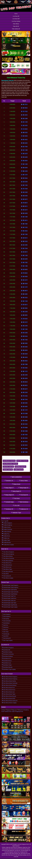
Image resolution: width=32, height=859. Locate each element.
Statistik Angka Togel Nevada (10, 604)
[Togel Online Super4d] (16, 46)
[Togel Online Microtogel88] (16, 719)
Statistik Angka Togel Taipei (9, 602)
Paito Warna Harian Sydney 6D (10, 700)
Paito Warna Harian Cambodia (10, 683)
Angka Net (8, 847)
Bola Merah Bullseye (8, 656)
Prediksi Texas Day (18, 469)
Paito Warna (16, 23)
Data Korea (5, 627)
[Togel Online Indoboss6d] (16, 725)
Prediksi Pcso (6, 533)
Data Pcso (5, 625)
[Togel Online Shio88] (16, 832)
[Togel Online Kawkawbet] (16, 738)
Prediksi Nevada (7, 542)
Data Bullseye (6, 623)
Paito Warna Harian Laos (9, 692)
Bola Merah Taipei (7, 665)
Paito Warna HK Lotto (25, 853)
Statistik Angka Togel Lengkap (10, 607)
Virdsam (3, 709)
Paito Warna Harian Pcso (9, 687)
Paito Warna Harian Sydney (9, 681)
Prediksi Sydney (7, 527)
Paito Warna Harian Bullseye (9, 685)
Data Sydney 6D (7, 638)
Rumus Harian (24, 480)
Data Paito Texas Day (8, 466)
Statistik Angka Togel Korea (9, 598)
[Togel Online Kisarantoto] (16, 59)
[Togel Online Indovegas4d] (16, 839)
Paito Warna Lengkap (8, 578)
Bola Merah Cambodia (8, 654)
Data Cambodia (6, 620)
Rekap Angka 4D (9, 495)
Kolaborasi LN (24, 509)
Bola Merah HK (6, 649)
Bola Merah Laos (7, 662)
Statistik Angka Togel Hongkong (10, 587)
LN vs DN (16, 505)
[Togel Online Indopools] (16, 826)
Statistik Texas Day (7, 469)
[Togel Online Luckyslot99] (16, 788)
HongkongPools (5, 853)
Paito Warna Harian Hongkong (10, 678)
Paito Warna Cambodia (8, 558)
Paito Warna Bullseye (8, 560)
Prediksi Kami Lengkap (8, 544)
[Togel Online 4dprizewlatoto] (16, 769)
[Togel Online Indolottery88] (16, 814)
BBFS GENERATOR (17, 477)
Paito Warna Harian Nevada (9, 696)
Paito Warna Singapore (8, 551)
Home (16, 13)
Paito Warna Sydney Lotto (14, 853)
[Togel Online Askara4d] (16, 751)
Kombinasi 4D (9, 509)
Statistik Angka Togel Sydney (10, 589)
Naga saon (14, 709)
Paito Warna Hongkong (8, 554)
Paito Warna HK (14, 847)
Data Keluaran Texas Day (16, 78)
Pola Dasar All (24, 495)
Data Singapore (6, 614)
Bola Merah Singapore (8, 647)
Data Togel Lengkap (8, 640)
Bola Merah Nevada (7, 667)
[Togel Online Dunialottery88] (16, 801)
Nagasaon (8, 709)
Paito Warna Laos (7, 567)
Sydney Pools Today (9, 711)
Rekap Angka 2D (16, 491)
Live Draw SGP (16, 18)
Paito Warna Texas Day (22, 460)
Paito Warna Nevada (8, 571)
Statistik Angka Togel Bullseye (10, 594)
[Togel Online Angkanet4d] (16, 820)
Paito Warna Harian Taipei (9, 694)
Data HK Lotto (5, 855)
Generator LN (9, 480)
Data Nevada (6, 634)
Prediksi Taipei (6, 540)
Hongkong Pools (19, 711)
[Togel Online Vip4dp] (16, 795)
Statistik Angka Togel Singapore (10, 585)
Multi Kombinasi (24, 502)
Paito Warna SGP (12, 848)
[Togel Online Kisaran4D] (16, 53)
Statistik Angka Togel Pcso (9, 596)
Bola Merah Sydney (7, 652)
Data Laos (5, 629)
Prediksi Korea (6, 536)
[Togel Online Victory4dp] (16, 732)
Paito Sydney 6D (16, 28)
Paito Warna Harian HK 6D (9, 698)
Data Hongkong (6, 616)
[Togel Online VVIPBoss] (16, 34)
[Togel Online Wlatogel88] (16, 763)
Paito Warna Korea (7, 565)
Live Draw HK (16, 16)
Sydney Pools (16, 852)
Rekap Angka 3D (23, 487)
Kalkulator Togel (16, 512)
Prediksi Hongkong (7, 525)
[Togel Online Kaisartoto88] (16, 776)
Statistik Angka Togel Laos (9, 600)
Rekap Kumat (16, 484)
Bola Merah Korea (7, 660)
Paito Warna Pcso (7, 562)
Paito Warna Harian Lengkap (9, 702)
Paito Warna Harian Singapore (10, 676)
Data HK (18, 848)
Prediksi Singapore (7, 522)
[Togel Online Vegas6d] (16, 744)
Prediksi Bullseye (7, 531)
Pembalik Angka (9, 502)
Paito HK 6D (16, 26)
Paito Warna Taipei (7, 569)
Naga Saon (25, 847)
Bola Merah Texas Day (20, 466)
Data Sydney (6, 618)
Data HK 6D (5, 636)
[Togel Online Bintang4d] (16, 757)
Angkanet (11, 852)
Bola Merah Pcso (7, 658)
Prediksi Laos (6, 538)
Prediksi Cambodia (7, 529)
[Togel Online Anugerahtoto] (16, 807)
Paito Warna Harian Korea (9, 689)
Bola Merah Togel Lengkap (9, 669)
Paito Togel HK (4, 521)
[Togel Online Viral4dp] (16, 72)
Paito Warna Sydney (8, 556)
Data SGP (22, 848)
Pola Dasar (17, 498)
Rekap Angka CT (9, 487)
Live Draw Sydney (16, 21)
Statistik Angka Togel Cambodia (10, 591)
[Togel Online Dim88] (16, 40)
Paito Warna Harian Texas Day (10, 463)
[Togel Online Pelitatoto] (16, 65)
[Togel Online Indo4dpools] (16, 782)
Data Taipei (5, 631)
